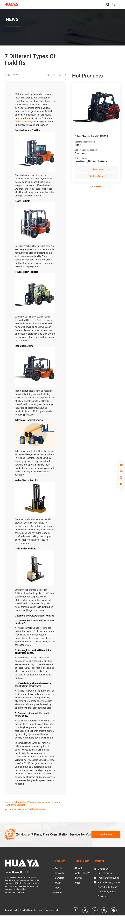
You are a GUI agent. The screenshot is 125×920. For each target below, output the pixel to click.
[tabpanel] (96, 132)
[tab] (92, 186)
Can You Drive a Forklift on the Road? (29, 809)
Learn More (96, 169)
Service (78, 878)
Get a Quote (96, 176)
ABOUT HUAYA (82, 873)
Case (77, 882)
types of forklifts (23, 121)
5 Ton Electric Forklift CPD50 (91, 136)
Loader (58, 892)
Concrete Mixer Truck (59, 883)
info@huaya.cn (111, 878)
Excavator (60, 873)
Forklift (58, 868)
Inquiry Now (106, 834)
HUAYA (78, 868)
